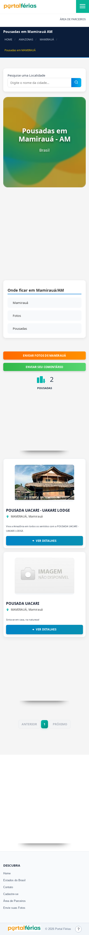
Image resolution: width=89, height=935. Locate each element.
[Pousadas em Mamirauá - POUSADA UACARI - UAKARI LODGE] (44, 499)
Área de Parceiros (14, 901)
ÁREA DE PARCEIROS (73, 19)
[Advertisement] (44, 236)
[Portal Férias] (20, 8)
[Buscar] (76, 82)
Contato (8, 887)
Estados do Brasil (14, 880)
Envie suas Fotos (14, 907)
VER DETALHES (46, 541)
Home (7, 873)
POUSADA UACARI (22, 603)
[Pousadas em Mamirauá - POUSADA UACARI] (44, 592)
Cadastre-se (10, 894)
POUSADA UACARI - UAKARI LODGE (38, 510)
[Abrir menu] (82, 6)
